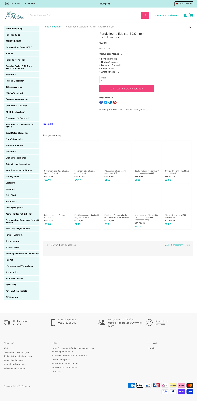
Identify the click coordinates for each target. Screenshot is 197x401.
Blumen (9, 53)
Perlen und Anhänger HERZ (19, 47)
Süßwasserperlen (14, 87)
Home (46, 26)
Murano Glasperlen (15, 80)
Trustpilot (105, 3)
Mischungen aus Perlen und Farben (22, 253)
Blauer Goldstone (14, 145)
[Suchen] (145, 15)
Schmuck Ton (12, 272)
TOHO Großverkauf (15, 112)
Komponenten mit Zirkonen (19, 214)
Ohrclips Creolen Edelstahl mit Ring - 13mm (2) (177, 172)
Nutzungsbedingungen (14, 368)
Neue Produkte (13, 35)
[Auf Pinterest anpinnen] (115, 102)
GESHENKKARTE (13, 41)
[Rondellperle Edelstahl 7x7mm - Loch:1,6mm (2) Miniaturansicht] (48, 40)
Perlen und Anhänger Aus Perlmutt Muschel (22, 221)
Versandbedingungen (14, 360)
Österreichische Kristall (17, 99)
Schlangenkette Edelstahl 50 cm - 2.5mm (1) (86, 172)
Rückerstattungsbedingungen (18, 356)
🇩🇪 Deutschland (182, 4)
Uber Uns (56, 371)
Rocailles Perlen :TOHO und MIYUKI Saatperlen (19, 67)
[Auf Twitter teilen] (105, 102)
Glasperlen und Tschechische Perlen (19, 125)
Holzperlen (11, 74)
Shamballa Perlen (14, 278)
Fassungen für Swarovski (18, 118)
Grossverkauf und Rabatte (64, 367)
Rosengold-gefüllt (15, 207)
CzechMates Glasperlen (17, 133)
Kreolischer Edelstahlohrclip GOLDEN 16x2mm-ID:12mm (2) (116, 216)
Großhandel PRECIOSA (16, 105)
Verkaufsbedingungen (14, 364)
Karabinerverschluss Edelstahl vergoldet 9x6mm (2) (86, 216)
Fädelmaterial (12, 247)
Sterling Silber (12, 176)
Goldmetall (11, 201)
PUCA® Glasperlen (14, 139)
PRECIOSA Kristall (14, 93)
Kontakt (151, 348)
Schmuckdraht (13, 241)
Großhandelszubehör (16, 157)
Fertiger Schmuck (14, 235)
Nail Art (9, 260)
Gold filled (11, 195)
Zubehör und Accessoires (18, 164)
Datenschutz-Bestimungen (16, 352)
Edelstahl (10, 182)
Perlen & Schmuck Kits (16, 291)
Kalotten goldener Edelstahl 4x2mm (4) (55, 216)
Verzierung (11, 284)
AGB (6, 348)
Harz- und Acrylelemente (18, 228)
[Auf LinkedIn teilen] (110, 102)
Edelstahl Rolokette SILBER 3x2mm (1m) (175, 216)
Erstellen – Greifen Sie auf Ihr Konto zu (70, 355)
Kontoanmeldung (14, 28)
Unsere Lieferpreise (61, 359)
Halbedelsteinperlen (15, 60)
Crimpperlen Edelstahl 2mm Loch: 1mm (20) (115, 172)
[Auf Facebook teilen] (101, 102)
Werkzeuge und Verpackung (19, 266)
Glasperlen (11, 151)
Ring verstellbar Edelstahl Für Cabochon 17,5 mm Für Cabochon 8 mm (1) (146, 217)
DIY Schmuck (12, 297)
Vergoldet (10, 189)
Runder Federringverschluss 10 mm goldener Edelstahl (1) (147, 172)
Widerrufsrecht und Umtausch (66, 363)
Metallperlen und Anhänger (19, 170)
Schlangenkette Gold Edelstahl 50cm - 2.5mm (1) (56, 172)
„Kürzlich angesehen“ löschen (177, 245)
